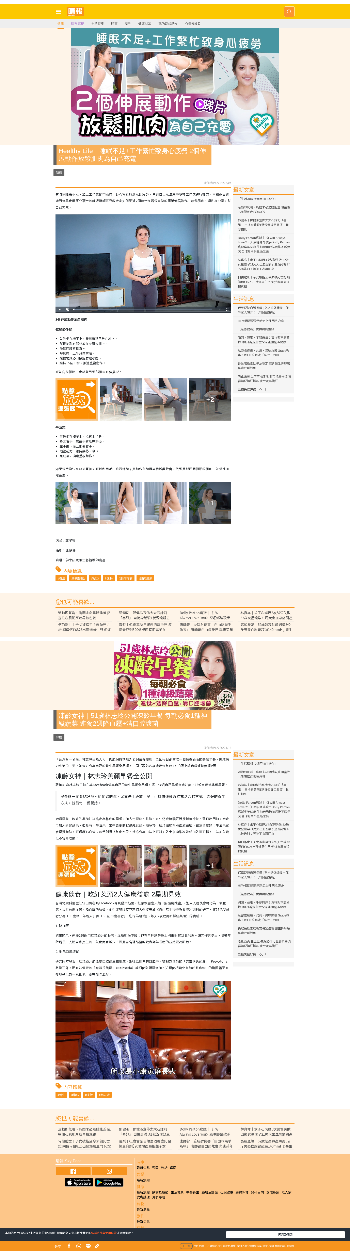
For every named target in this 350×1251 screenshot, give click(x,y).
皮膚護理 (143, 1197)
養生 (62, 578)
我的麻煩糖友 (168, 23)
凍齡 (90, 1095)
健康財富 (144, 23)
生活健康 (177, 1192)
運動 (110, 578)
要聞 (155, 1167)
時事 (114, 23)
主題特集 (97, 23)
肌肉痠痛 (146, 578)
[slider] (143, 309)
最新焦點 (143, 1167)
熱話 (164, 1167)
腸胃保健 (242, 1192)
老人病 (286, 1192)
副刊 (128, 23)
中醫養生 (192, 1192)
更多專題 (158, 1197)
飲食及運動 (160, 1192)
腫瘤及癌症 (210, 1192)
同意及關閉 (285, 1234)
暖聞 (173, 1167)
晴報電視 (77, 23)
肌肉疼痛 (126, 578)
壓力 (96, 578)
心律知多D (192, 23)
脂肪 (76, 1095)
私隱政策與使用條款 (104, 1233)
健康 (61, 23)
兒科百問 (257, 1192)
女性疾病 (272, 1192)
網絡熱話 (79, 578)
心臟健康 (226, 1192)
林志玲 (105, 1095)
